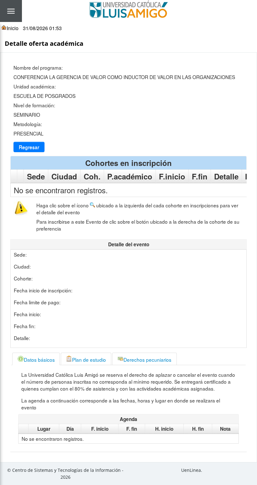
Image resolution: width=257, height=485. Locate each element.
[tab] (36, 359)
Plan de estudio (89, 359)
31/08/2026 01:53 (42, 28)
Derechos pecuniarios (147, 359)
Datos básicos (39, 359)
